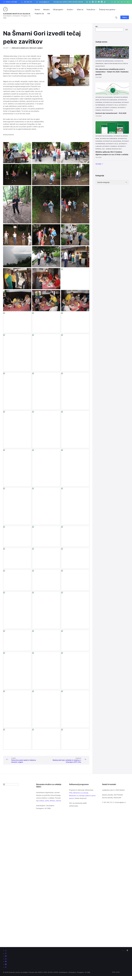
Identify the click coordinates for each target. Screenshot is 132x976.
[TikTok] (105, 2)
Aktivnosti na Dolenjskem (104, 97)
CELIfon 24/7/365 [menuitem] (11, 2)
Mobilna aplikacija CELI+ (114, 149)
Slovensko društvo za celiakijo (16, 14)
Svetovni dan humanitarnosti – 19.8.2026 (110, 113)
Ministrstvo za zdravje (80, 793)
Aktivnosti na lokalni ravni (20, 48)
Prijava (124, 17)
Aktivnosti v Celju (112, 105)
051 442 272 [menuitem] (28, 2)
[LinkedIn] (102, 2)
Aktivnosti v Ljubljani (36, 48)
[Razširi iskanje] (116, 18)
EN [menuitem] (118, 2)
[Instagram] (96, 2)
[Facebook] (93, 2)
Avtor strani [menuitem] (116, 972)
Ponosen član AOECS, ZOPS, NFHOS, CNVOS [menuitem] (68, 2)
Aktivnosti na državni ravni (104, 61)
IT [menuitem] (124, 2)
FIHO (70, 793)
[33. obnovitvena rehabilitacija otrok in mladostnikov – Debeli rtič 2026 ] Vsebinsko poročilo (111, 71)
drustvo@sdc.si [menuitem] (44, 2)
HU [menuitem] (128, 2)
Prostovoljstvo (107, 110)
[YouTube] (99, 2)
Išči (96, 26)
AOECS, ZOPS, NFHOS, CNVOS (50, 801)
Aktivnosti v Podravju (109, 107)
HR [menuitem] (122, 2)
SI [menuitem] (112, 2)
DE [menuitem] (115, 2)
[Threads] (90, 2)
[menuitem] (37, 10)
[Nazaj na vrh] (127, 950)
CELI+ (103, 149)
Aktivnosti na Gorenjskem (108, 100)
